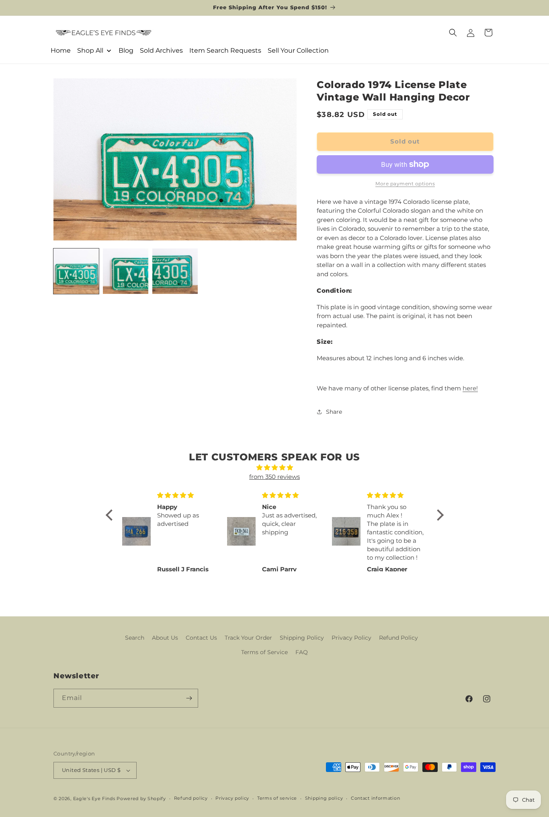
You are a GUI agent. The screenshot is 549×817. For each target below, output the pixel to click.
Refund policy (191, 798)
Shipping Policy (302, 637)
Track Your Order (248, 637)
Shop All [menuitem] (90, 50)
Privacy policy (232, 798)
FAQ (301, 652)
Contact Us (201, 637)
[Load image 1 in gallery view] (76, 271)
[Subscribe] (189, 698)
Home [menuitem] (61, 50)
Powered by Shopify (141, 798)
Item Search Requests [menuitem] (225, 50)
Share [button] (334, 411)
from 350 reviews (274, 476)
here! (470, 388)
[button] (453, 32)
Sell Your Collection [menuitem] (298, 50)
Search (134, 637)
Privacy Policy (351, 637)
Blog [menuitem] (126, 50)
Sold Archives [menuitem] (161, 50)
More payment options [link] (405, 184)
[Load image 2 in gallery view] (125, 271)
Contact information (375, 798)
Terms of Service (264, 652)
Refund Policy (398, 637)
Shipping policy (324, 798)
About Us (165, 637)
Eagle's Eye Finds (94, 798)
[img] (274, 467)
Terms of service (277, 798)
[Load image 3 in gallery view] (175, 271)
